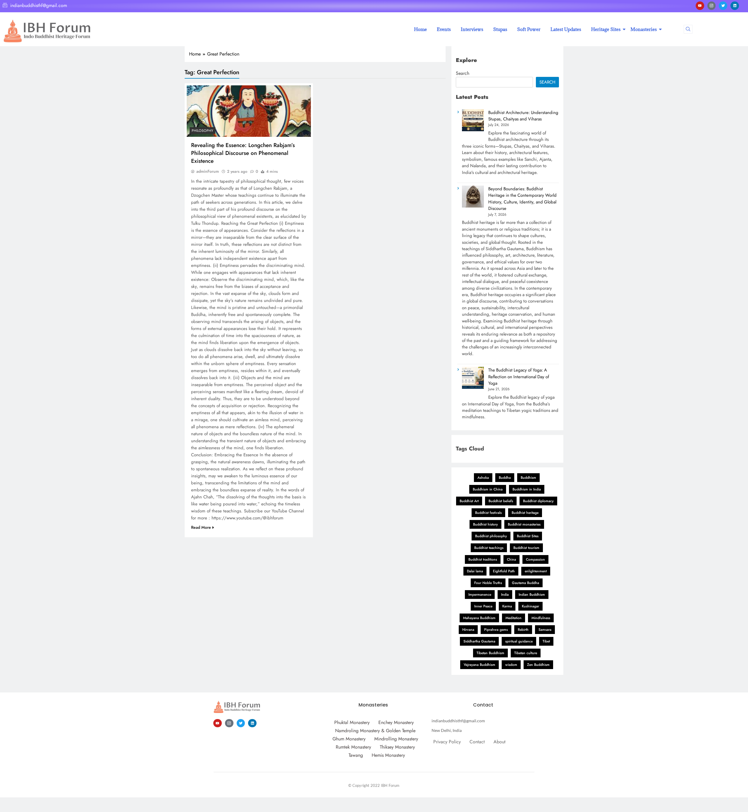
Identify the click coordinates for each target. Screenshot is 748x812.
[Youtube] (700, 5)
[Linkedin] (734, 5)
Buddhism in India (526, 489)
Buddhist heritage (525, 512)
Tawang (356, 755)
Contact (477, 741)
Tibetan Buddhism (490, 653)
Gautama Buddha (525, 582)
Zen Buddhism (538, 664)
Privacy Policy (447, 741)
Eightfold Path (504, 571)
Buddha (505, 477)
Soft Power (529, 29)
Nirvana (468, 629)
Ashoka (483, 477)
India (505, 594)
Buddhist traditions (482, 559)
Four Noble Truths (488, 582)
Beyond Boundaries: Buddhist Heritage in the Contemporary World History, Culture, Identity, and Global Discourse (522, 199)
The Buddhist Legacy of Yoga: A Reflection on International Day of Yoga (518, 376)
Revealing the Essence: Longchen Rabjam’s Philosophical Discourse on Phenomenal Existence (243, 153)
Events (444, 29)
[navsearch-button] (688, 29)
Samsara (545, 629)
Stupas (500, 29)
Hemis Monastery (388, 755)
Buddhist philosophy (491, 536)
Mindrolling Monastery (396, 738)
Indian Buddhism (532, 594)
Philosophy (202, 130)
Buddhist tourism (526, 547)
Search (462, 73)
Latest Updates (565, 29)
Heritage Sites (606, 29)
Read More (201, 527)
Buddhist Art (469, 501)
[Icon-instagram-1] (711, 5)
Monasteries (644, 29)
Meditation (513, 618)
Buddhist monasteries (524, 524)
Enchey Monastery (396, 722)
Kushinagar (530, 606)
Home (420, 29)
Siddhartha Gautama (479, 641)
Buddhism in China (488, 489)
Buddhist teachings (488, 547)
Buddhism (528, 477)
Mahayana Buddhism (479, 618)
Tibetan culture (525, 653)
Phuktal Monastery (352, 722)
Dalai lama (475, 571)
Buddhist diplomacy (538, 501)
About (499, 741)
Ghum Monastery (349, 738)
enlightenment (536, 571)
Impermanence (479, 594)
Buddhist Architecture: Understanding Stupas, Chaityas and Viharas (523, 115)
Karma (507, 606)
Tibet (546, 641)
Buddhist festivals (488, 512)
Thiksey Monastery (397, 747)
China (511, 559)
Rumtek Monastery (353, 747)
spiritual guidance (519, 641)
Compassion (535, 559)
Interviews (472, 29)
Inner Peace (483, 606)
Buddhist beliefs (501, 501)
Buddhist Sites (528, 536)
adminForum (207, 171)
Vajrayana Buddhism (479, 664)
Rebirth (523, 629)
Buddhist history (485, 524)
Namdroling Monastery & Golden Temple (375, 730)
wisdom (511, 664)
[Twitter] (723, 5)
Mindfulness (540, 618)
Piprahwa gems (496, 629)
